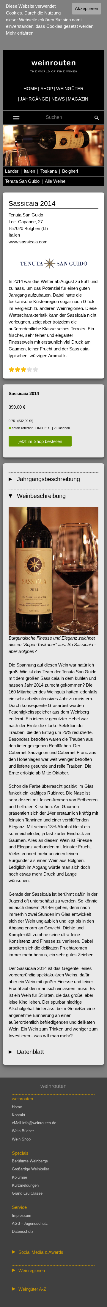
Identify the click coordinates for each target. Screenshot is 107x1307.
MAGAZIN (78, 98)
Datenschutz (23, 1231)
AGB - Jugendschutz (30, 1223)
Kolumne (19, 1177)
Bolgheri (70, 171)
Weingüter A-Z (32, 1289)
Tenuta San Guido (22, 181)
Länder (11, 171)
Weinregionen (31, 1270)
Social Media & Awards (40, 1252)
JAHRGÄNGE (34, 98)
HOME (30, 88)
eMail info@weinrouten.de (34, 1123)
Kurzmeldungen (25, 1185)
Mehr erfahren (19, 32)
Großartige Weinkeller (30, 1169)
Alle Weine (55, 181)
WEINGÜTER (70, 88)
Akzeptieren (86, 8)
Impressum (21, 1215)
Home (17, 1107)
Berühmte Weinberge (30, 1161)
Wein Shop (21, 1139)
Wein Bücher (23, 1131)
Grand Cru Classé (27, 1193)
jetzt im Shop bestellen (40, 441)
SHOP (46, 88)
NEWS (58, 98)
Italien (29, 171)
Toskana (48, 171)
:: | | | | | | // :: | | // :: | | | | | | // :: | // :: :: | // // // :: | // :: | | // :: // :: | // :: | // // (53, 1271)
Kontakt (18, 1115)
